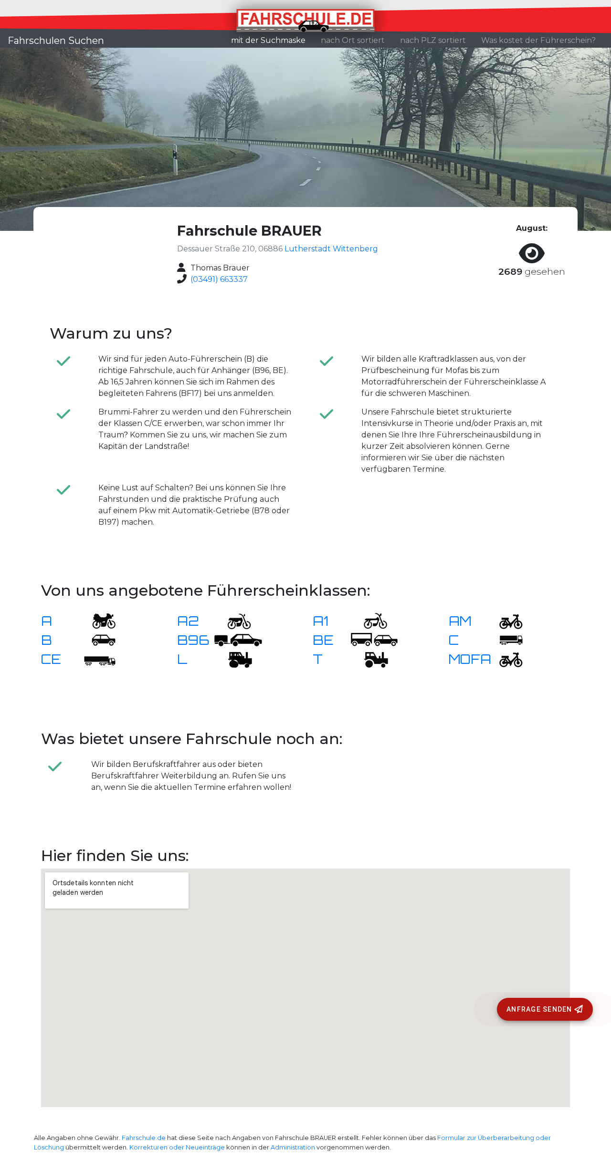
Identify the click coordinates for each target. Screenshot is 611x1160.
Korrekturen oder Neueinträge (177, 1147)
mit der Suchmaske (272, 40)
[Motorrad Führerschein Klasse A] (98, 620)
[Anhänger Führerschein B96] (238, 639)
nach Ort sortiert (353, 40)
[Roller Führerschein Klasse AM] (505, 620)
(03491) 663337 (219, 279)
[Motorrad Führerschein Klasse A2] (233, 620)
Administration (293, 1147)
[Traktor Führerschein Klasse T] (369, 658)
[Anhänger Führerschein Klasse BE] (374, 639)
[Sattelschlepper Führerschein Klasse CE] (98, 658)
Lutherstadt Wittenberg (331, 248)
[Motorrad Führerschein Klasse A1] (369, 620)
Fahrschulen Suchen (56, 40)
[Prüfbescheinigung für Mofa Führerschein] (505, 658)
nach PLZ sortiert (433, 40)
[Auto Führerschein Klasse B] (98, 639)
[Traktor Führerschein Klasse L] (233, 658)
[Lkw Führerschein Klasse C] (505, 639)
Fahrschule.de (144, 1137)
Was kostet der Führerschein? (538, 40)
